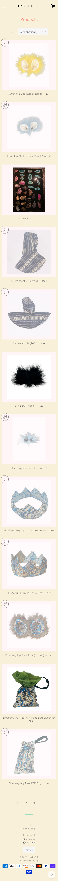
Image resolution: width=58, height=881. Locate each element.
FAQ (29, 825)
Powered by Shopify (29, 860)
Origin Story (29, 828)
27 (34, 803)
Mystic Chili (29, 6)
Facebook (30, 835)
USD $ (28, 850)
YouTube (30, 842)
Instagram (30, 839)
